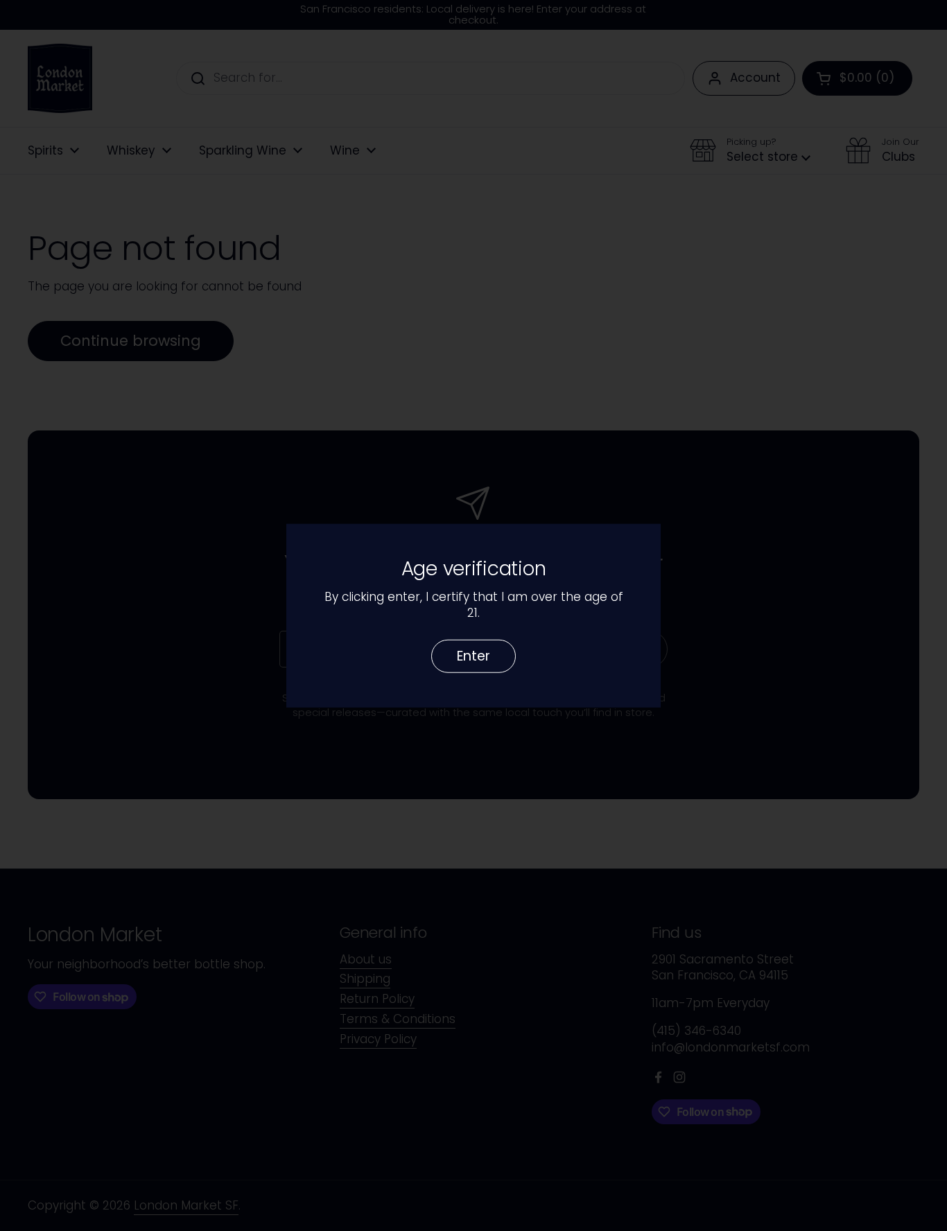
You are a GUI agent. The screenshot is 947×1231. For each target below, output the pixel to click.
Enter (473, 655)
